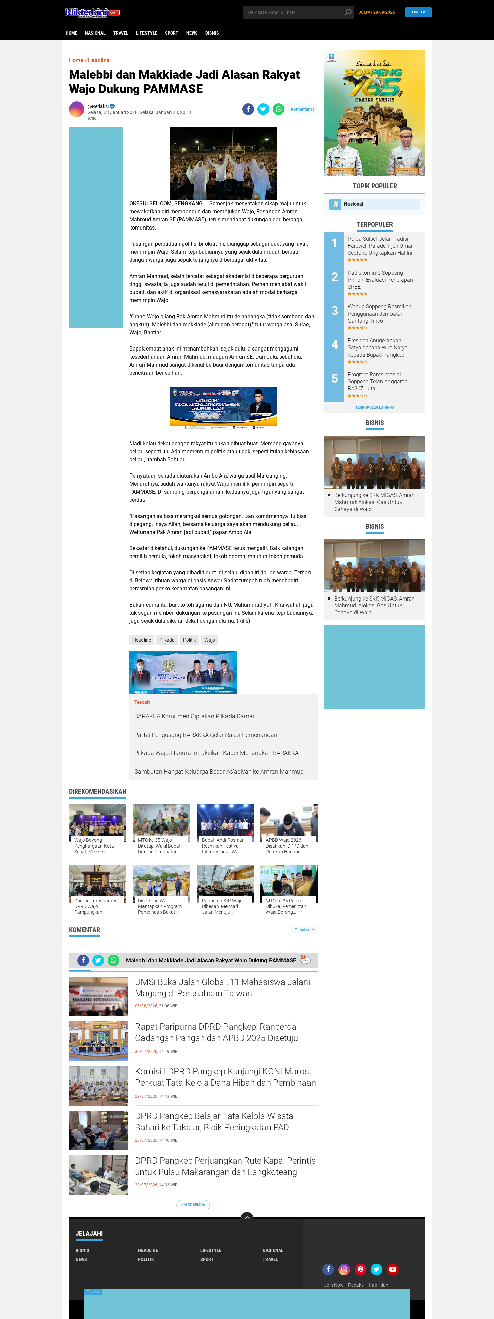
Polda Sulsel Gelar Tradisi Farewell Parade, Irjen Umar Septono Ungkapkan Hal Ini (380, 246)
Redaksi (356, 1285)
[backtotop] (247, 1219)
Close (93, 1292)
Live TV (418, 12)
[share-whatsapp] (278, 109)
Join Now (334, 1285)
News (192, 33)
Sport (171, 33)
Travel (120, 33)
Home (71, 33)
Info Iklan (378, 1285)
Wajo (209, 640)
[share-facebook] (248, 109)
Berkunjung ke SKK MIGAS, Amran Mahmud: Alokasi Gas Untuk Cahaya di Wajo (374, 502)
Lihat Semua (193, 1205)
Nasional (95, 33)
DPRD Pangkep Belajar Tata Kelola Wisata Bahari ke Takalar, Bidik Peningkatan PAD (214, 1121)
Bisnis (212, 33)
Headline (99, 60)
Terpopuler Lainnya (374, 407)
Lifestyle (146, 33)
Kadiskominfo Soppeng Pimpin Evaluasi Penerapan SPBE (380, 280)
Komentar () (302, 109)
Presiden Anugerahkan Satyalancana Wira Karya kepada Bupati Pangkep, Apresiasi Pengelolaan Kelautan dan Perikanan (378, 347)
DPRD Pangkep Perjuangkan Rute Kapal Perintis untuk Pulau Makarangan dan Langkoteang (225, 1166)
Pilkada (167, 640)
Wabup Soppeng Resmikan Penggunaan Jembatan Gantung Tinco (380, 313)
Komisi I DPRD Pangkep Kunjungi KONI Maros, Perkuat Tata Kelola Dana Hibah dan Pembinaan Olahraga (225, 1082)
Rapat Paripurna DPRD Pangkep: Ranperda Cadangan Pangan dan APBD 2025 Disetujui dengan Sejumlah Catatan (217, 1038)
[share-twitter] (263, 109)
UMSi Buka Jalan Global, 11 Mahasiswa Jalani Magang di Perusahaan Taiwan (222, 987)
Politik (189, 640)
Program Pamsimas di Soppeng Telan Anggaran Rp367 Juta (378, 381)
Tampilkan (303, 930)
